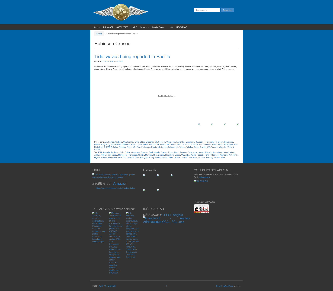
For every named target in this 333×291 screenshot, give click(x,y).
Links (171, 27)
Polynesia (224, 154)
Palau (115, 147)
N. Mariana (187, 144)
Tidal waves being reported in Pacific (132, 56)
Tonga (196, 147)
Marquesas (122, 154)
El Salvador (198, 142)
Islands (232, 152)
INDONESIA (116, 144)
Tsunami (201, 157)
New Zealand (217, 144)
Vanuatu (214, 147)
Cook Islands (154, 152)
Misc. (179, 144)
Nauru (195, 144)
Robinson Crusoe (115, 157)
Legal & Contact (158, 27)
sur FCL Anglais (172, 214)
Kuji (109, 154)
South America (161, 157)
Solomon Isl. (173, 147)
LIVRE (134, 27)
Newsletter (144, 27)
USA (208, 147)
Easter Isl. (180, 142)
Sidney (151, 157)
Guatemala (228, 142)
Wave (223, 157)
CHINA (127, 152)
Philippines (145, 147)
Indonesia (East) (129, 144)
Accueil (97, 27)
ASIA (100, 152)
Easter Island (173, 152)
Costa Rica (170, 142)
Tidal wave (192, 157)
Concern (144, 152)
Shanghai (144, 157)
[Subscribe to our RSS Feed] (173, 176)
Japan (139, 144)
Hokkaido (208, 152)
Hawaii (97, 144)
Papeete (200, 154)
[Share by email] (234, 127)
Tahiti (170, 157)
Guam (220, 142)
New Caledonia (205, 144)
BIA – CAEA (108, 27)
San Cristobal (128, 157)
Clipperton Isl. (151, 142)
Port (230, 154)
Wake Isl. (222, 147)
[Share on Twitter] (209, 127)
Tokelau (189, 147)
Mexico (163, 144)
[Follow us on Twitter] (159, 176)
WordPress (228, 286)
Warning (209, 157)
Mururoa (148, 154)
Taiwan (182, 147)
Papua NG (131, 147)
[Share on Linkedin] (221, 127)
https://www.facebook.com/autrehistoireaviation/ (115, 188)
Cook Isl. (161, 142)
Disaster (164, 152)
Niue (236, 144)
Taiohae (177, 157)
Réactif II (219, 286)
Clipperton (135, 152)
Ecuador (189, 142)
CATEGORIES (122, 27)
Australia (118, 142)
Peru (138, 147)
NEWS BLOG (181, 27)
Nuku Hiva (169, 154)
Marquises (133, 154)
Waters (217, 157)
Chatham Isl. (128, 142)
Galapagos (192, 152)
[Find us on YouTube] (145, 191)
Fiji (216, 142)
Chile (137, 142)
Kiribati (145, 144)
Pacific (193, 154)
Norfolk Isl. (98, 147)
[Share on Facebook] (196, 127)
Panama (122, 147)
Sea (137, 157)
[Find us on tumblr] (159, 191)
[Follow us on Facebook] (145, 176)
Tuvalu (203, 147)
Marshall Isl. (154, 144)
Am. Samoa (109, 142)
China (142, 142)
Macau (114, 154)
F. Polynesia (209, 142)
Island (225, 152)
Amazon (120, 183)
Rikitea (104, 157)
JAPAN (97, 154)
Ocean (177, 154)
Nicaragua (228, 144)
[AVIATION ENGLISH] (121, 12)
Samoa (164, 147)
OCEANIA (108, 147)
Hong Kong (105, 144)
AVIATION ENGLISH (107, 286)
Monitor (141, 154)
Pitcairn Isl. (155, 147)
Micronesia (171, 144)
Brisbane (115, 152)
